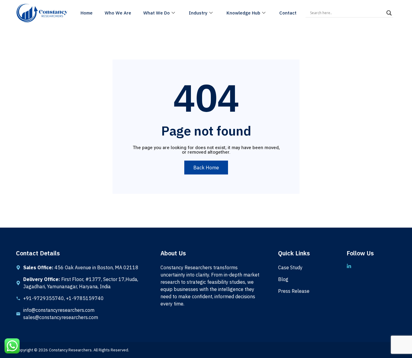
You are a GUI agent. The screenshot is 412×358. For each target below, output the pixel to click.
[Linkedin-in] (349, 266)
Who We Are (118, 13)
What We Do (156, 13)
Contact (287, 13)
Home (87, 13)
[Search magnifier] (389, 13)
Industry (198, 13)
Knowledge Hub (243, 13)
